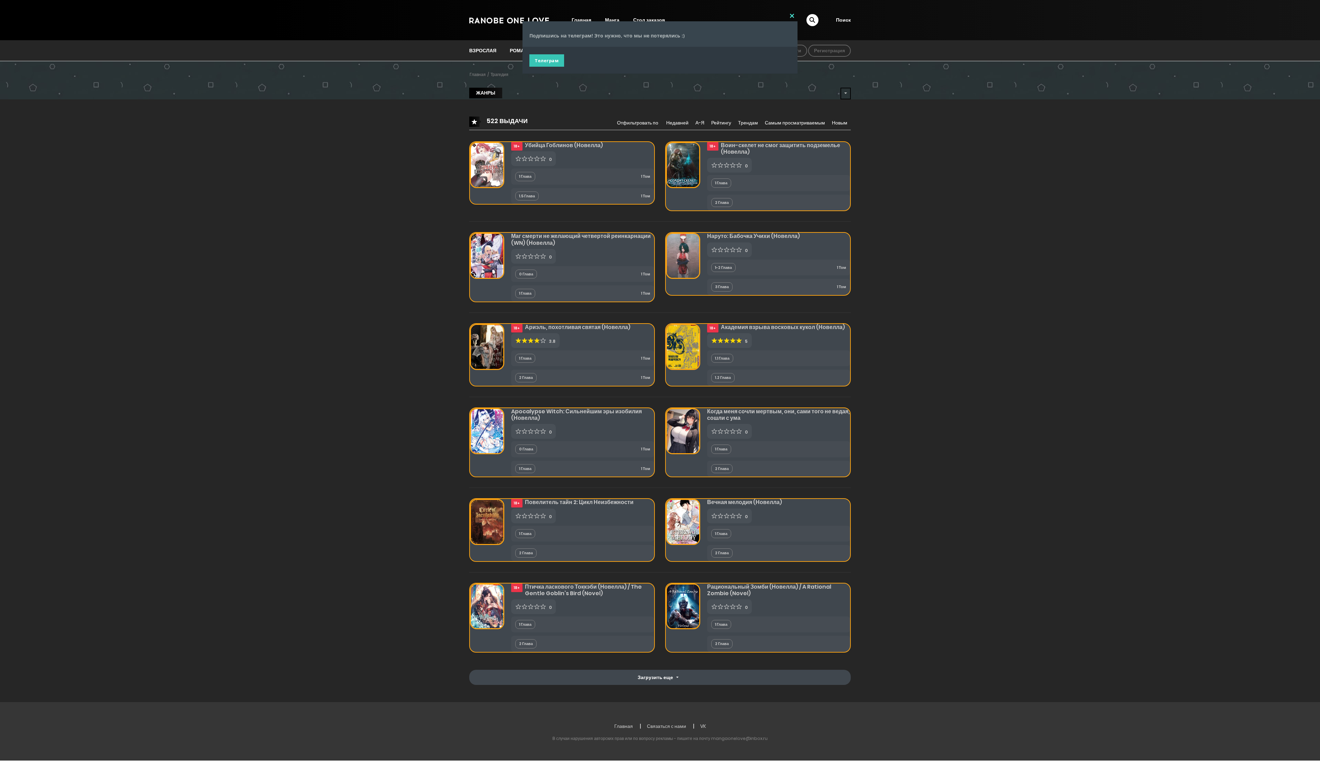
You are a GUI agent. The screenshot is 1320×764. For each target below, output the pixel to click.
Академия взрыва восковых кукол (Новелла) (783, 327)
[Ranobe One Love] (509, 20)
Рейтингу (721, 122)
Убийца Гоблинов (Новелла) (564, 145)
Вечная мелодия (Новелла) (744, 502)
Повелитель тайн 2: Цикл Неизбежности (579, 502)
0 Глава (526, 274)
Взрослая (482, 50)
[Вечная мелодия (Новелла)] (683, 521)
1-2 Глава (723, 267)
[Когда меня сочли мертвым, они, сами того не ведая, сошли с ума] (683, 430)
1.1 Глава (722, 358)
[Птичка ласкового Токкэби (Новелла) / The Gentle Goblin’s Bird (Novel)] (487, 605)
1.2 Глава (723, 377)
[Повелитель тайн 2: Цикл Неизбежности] (487, 521)
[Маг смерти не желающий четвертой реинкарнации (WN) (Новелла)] (487, 255)
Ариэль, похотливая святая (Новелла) (577, 327)
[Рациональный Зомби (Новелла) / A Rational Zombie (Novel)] (683, 605)
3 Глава (722, 287)
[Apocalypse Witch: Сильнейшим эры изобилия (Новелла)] (487, 430)
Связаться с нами (666, 726)
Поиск (843, 20)
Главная (478, 74)
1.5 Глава (527, 196)
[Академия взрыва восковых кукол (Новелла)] (683, 346)
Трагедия (499, 74)
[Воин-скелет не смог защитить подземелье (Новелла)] (683, 164)
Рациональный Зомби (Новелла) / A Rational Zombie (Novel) (769, 590)
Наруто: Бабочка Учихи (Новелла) (753, 236)
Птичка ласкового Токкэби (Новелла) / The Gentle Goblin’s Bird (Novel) (583, 590)
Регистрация (829, 50)
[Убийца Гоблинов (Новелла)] (487, 164)
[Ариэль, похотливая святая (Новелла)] (487, 346)
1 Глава (525, 176)
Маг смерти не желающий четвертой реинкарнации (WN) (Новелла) (581, 239)
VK (703, 726)
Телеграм (547, 60)
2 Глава (722, 202)
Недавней (677, 122)
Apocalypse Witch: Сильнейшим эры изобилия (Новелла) (576, 414)
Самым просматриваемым (795, 122)
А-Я (699, 122)
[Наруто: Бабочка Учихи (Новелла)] (683, 255)
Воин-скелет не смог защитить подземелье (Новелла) (780, 148)
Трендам (748, 122)
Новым (839, 122)
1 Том (645, 176)
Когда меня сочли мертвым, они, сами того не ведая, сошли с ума (778, 414)
